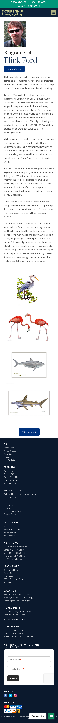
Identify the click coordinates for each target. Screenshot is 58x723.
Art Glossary (9, 535)
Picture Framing (11, 471)
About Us (8, 573)
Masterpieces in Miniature (15, 546)
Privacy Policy (10, 514)
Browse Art (9, 448)
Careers (7, 508)
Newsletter (8, 582)
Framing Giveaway (12, 480)
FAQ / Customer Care (13, 579)
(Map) (30, 597)
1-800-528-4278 (38, 2)
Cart (22, 5)
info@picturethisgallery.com (21, 636)
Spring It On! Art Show (14, 550)
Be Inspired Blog (11, 570)
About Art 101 (10, 526)
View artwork (14, 68)
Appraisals (9, 454)
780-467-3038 (18, 2)
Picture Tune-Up (11, 477)
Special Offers (10, 474)
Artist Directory (11, 451)
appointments (10, 619)
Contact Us (34, 5)
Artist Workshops (12, 533)
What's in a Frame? (12, 529)
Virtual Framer (10, 483)
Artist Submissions (12, 511)
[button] (53, 12)
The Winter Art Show (13, 559)
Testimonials (9, 576)
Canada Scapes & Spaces (15, 553)
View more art (29, 431)
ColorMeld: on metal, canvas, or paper (20, 494)
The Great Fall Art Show (14, 556)
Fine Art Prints (10, 460)
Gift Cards (8, 505)
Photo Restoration (11, 497)
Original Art (9, 457)
